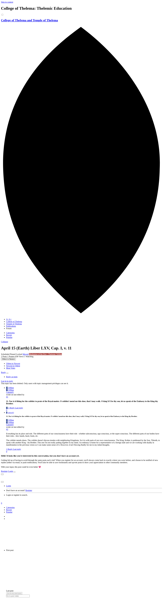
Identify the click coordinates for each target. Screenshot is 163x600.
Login (10, 471)
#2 (7, 429)
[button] (4, 342)
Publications (11, 326)
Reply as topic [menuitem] (12, 377)
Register (4, 471)
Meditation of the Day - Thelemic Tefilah (45, 354)
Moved (26, 354)
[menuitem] (13, 363)
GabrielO (10, 392)
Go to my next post (14, 593)
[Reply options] (7, 373)
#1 (7, 397)
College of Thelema (14, 321)
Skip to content (7, 2)
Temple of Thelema (14, 324)
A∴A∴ (9, 319)
